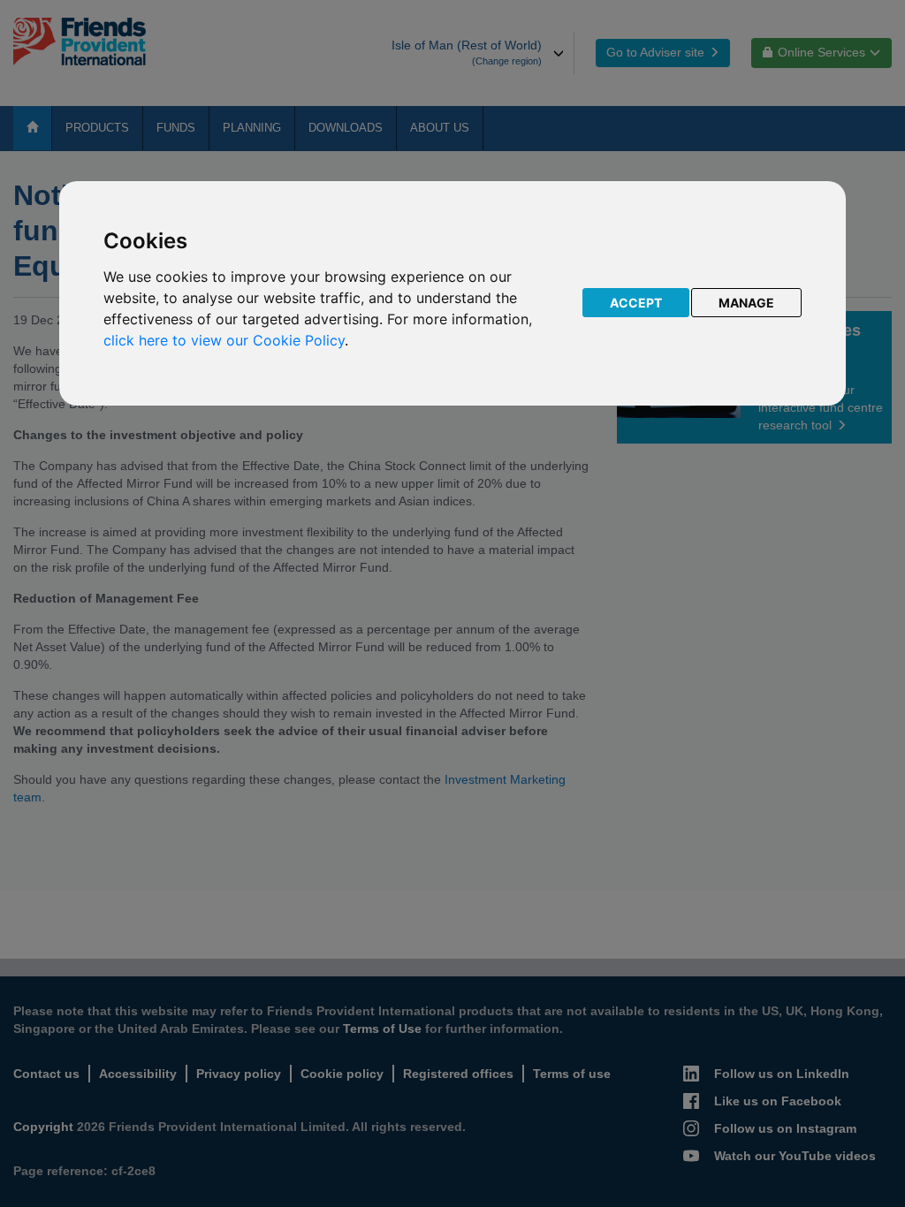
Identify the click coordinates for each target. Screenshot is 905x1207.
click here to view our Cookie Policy (224, 340)
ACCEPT (636, 302)
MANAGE (746, 302)
